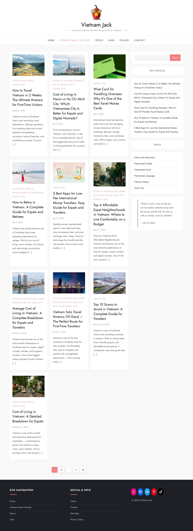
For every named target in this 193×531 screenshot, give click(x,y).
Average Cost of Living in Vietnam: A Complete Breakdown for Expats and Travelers (27, 318)
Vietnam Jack (96, 25)
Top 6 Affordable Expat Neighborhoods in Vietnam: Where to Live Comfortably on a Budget (109, 214)
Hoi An (38, 193)
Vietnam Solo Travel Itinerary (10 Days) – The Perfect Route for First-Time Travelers (68, 319)
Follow (124, 40)
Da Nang (17, 189)
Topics (99, 40)
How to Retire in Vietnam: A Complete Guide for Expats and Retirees (27, 209)
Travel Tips (18, 85)
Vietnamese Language (144, 175)
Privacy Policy (77, 519)
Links (111, 40)
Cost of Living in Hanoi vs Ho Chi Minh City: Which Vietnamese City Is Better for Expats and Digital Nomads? (69, 106)
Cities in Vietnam (22, 81)
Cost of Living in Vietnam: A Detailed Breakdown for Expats (27, 416)
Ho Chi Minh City (62, 85)
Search (175, 57)
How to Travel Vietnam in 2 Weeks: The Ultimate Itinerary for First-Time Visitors (27, 97)
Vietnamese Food (142, 169)
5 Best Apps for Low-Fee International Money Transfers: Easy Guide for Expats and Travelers (69, 203)
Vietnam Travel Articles (74, 40)
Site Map (74, 513)
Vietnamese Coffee (143, 163)
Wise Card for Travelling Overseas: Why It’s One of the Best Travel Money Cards (108, 99)
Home (51, 40)
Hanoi (78, 81)
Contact (139, 40)
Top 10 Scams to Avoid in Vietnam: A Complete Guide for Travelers (108, 311)
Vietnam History (141, 181)
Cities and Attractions (144, 157)
